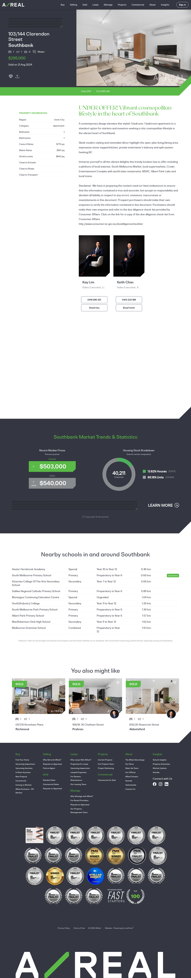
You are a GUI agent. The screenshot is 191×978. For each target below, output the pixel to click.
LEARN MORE (160, 505)
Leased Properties (78, 772)
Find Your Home (22, 760)
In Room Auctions (23, 772)
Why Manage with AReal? (81, 796)
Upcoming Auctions (24, 768)
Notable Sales (49, 780)
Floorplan (103, 91)
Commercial (138, 4)
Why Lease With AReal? (80, 760)
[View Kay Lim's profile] (171, 714)
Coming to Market (23, 785)
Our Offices (130, 772)
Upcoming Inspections (25, 764)
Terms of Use (79, 928)
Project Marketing (106, 768)
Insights (165, 4)
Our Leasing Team (78, 784)
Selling (73, 4)
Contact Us (130, 789)
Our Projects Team (106, 764)
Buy (63, 4)
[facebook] (154, 784)
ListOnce (129, 928)
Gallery (86, 91)
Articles (156, 772)
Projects (122, 4)
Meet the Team (131, 768)
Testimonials (130, 785)
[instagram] (160, 784)
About (153, 4)
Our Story (129, 764)
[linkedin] (166, 784)
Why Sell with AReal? (52, 760)
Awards (128, 780)
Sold (85, 4)
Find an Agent (49, 768)
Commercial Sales (51, 784)
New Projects (21, 776)
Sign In (182, 4)
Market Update (160, 768)
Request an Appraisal (52, 764)
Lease (95, 4)
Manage (108, 4)
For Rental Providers (79, 800)
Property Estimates (161, 764)
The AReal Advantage (134, 760)
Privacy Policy (64, 928)
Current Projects (105, 760)
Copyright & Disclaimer (96, 516)
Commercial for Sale (107, 780)
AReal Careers (131, 776)
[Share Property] (17, 76)
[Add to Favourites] (10, 76)
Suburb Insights (159, 760)
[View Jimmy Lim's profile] (114, 714)
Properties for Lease (79, 764)
